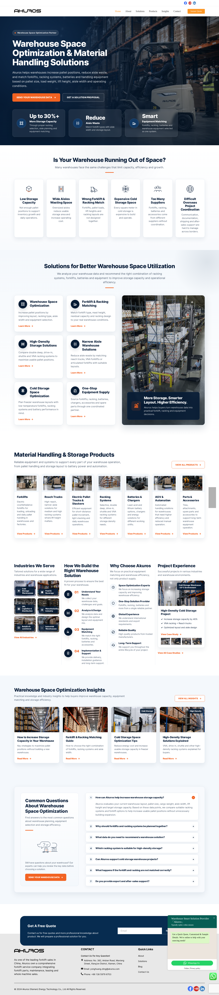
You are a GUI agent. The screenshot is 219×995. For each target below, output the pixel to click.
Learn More (25, 326)
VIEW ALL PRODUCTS (188, 465)
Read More (24, 758)
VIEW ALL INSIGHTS (189, 698)
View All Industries (25, 637)
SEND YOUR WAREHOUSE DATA (36, 97)
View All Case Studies (170, 653)
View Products (26, 533)
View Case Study (171, 634)
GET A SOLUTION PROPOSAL (83, 97)
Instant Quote (196, 11)
